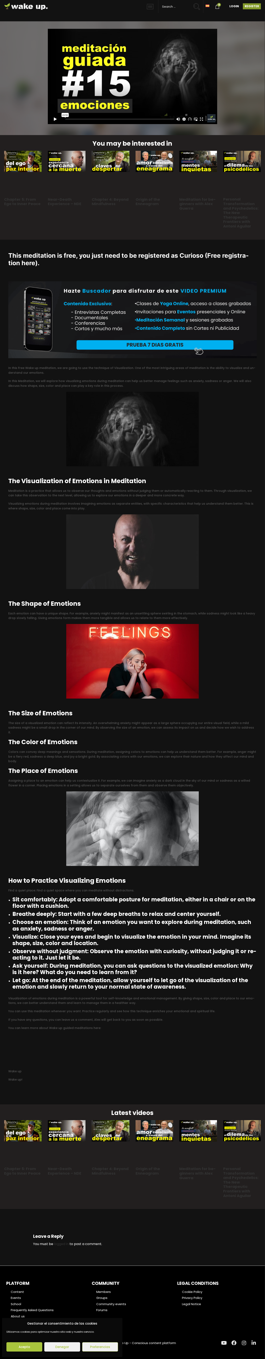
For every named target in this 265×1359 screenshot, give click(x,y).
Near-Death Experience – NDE (64, 202)
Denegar (62, 1347)
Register (252, 6)
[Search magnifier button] (198, 4)
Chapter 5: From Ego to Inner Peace (22, 202)
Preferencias (100, 1347)
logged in (61, 1244)
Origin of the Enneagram (148, 202)
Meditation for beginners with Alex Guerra (197, 204)
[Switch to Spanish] (207, 5)
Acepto (24, 1347)
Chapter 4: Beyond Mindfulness (110, 202)
